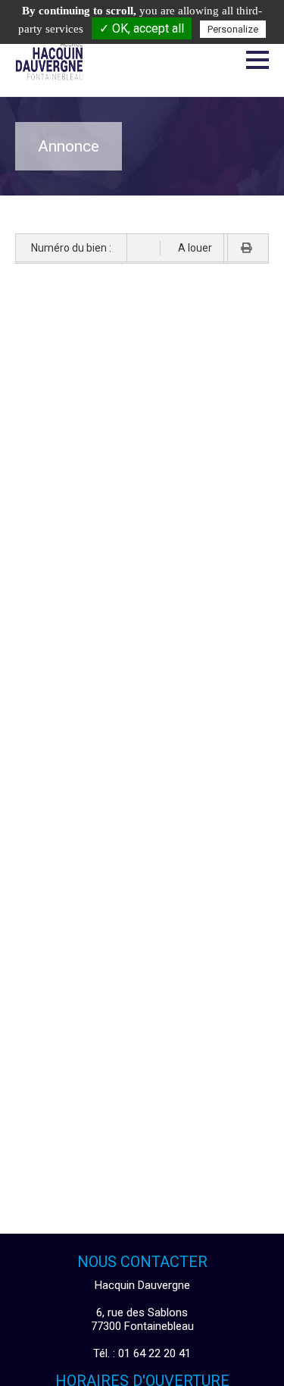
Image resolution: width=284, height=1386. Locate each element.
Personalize (233, 29)
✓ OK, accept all (141, 28)
